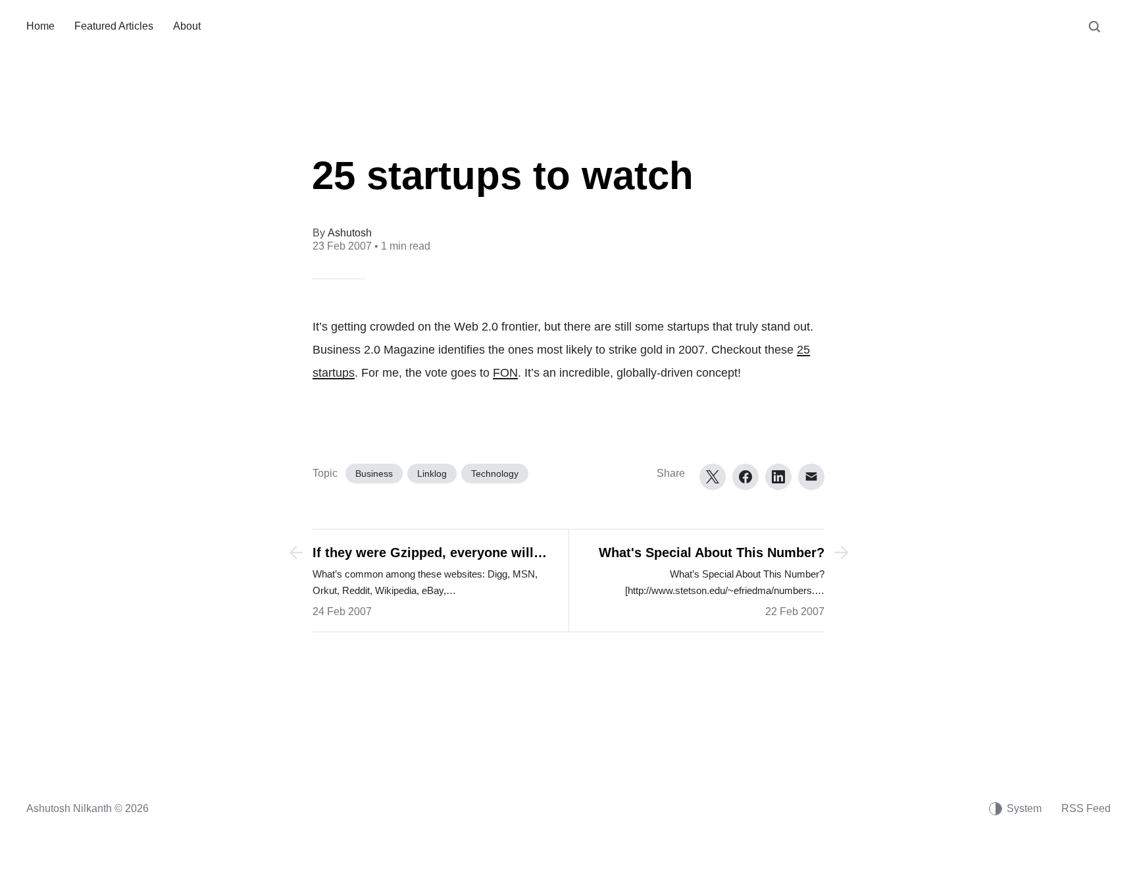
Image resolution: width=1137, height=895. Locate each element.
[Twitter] (712, 477)
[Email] (811, 477)
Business (374, 473)
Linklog (432, 473)
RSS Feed (1086, 808)
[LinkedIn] (778, 477)
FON (505, 372)
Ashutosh (350, 232)
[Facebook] (745, 477)
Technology (494, 473)
